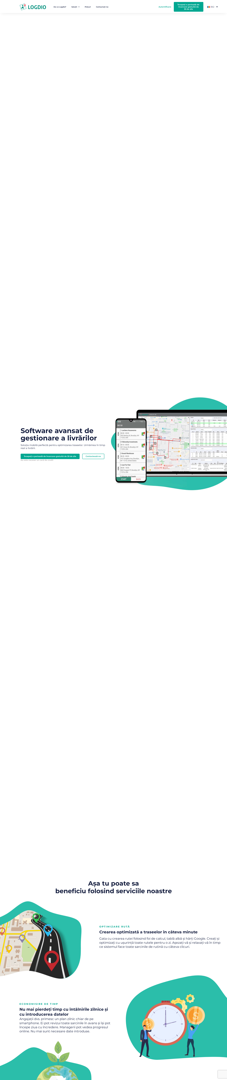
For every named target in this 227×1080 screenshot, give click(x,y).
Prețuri (88, 7)
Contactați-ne (102, 7)
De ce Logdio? (60, 7)
